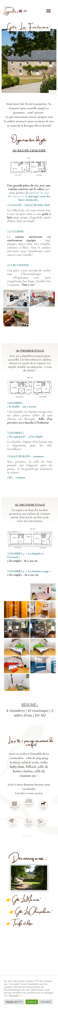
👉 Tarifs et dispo (20, 922)
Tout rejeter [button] (45, 1002)
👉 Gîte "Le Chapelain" (28, 911)
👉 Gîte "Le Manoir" (24, 899)
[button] (48, 11)
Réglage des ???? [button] (14, 1002)
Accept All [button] (32, 1002)
